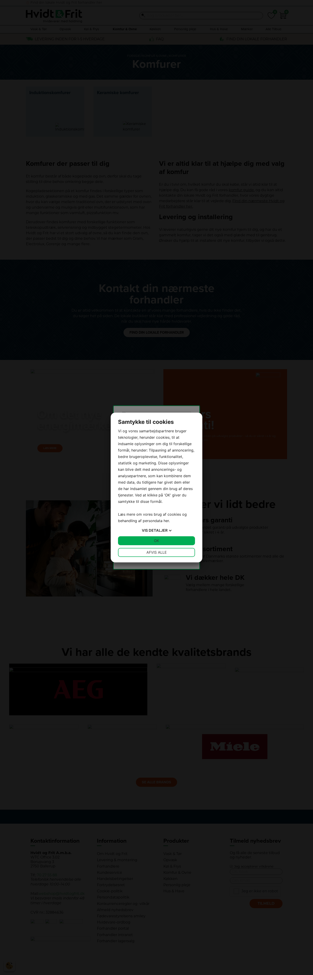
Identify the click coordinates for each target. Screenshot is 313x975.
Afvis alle (156, 552)
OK (156, 540)
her (166, 520)
